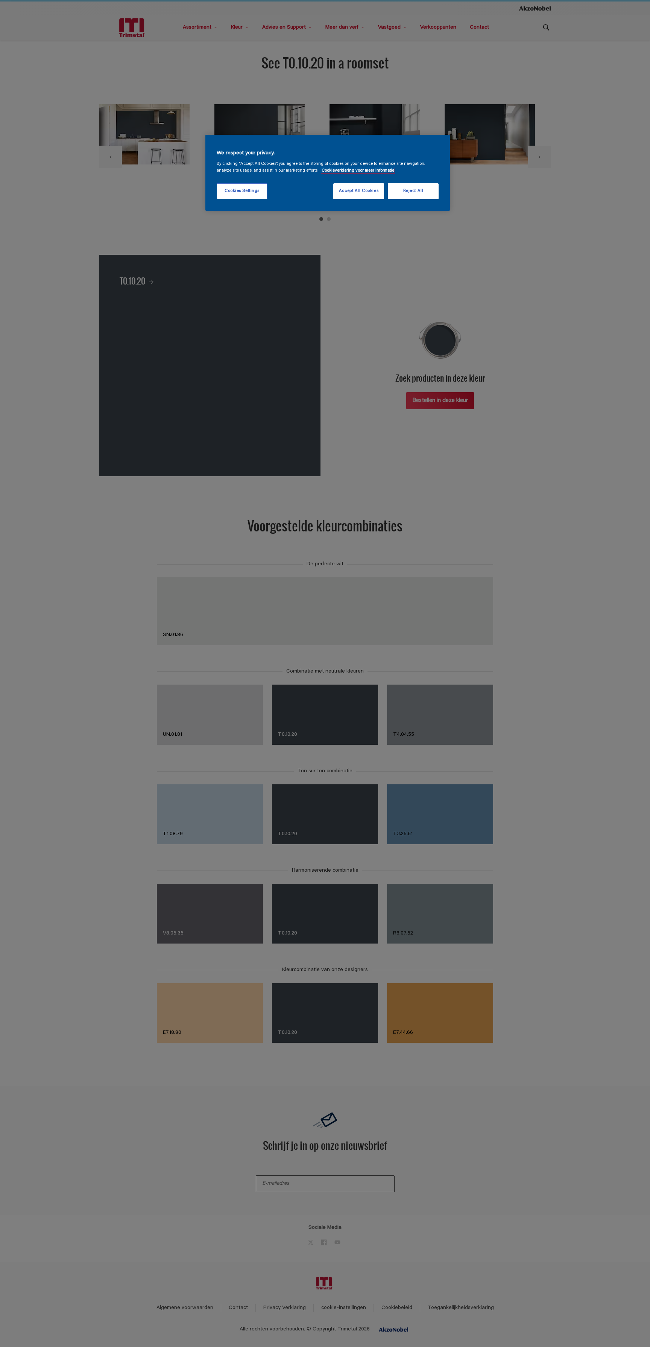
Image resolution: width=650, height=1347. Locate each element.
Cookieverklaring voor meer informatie (358, 171)
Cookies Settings (242, 191)
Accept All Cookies (358, 191)
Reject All (413, 191)
